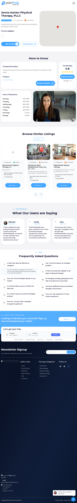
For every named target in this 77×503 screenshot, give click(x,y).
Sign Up (66, 319)
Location (34, 333)
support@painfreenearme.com (9, 482)
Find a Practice (25, 368)
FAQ (22, 376)
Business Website (43, 83)
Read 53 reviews (67, 77)
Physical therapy (6, 20)
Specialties (24, 371)
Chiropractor (49, 339)
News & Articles (25, 373)
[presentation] (35, 194)
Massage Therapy (30, 339)
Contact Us (24, 378)
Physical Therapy (18, 339)
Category (12, 333)
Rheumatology (59, 339)
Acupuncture (40, 339)
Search (56, 335)
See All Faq (71, 258)
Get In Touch (10, 44)
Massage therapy (45, 373)
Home (23, 366)
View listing (11, 185)
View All (37, 139)
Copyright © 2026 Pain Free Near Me (11, 500)
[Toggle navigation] (74, 3)
